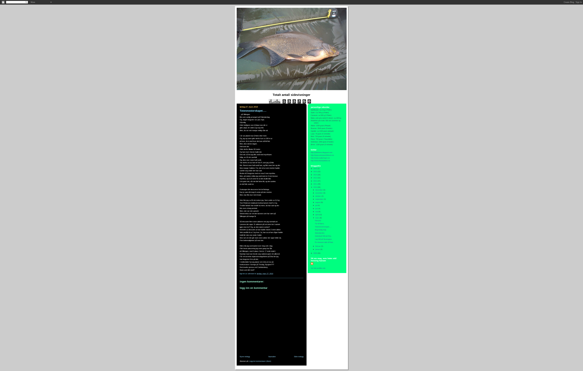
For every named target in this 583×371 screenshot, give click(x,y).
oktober (318, 196)
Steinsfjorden (319, 233)
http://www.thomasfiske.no (320, 161)
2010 (315, 187)
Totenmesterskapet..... (323, 227)
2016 (315, 168)
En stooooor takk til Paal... (324, 242)
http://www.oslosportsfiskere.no (322, 155)
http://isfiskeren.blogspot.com (321, 152)
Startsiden (272, 357)
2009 (315, 253)
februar (318, 246)
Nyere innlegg (245, 357)
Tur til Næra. (319, 223)
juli (316, 205)
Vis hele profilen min (318, 268)
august (318, 202)
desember (319, 190)
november (319, 193)
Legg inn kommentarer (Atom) (260, 361)
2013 (315, 178)
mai (316, 211)
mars (317, 218)
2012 (315, 181)
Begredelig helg (320, 230)
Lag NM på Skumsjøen (323, 239)
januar (317, 249)
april (317, 215)
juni (316, 208)
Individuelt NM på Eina (323, 236)
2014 (315, 175)
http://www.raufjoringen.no (320, 158)
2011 (315, 184)
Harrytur (318, 220)
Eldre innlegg (298, 357)
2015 (315, 171)
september (319, 199)
